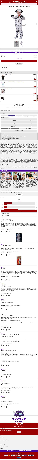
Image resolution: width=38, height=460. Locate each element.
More (1, 448)
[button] (37, 1)
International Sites (4, 446)
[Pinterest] (18, 419)
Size (1, 55)
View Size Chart (19, 58)
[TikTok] (25, 419)
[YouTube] (22, 419)
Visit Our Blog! (19, 421)
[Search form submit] (37, 4)
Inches (9, 128)
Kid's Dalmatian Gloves (8, 74)
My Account (4, 437)
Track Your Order (5, 440)
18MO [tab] (2, 117)
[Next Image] (37, 24)
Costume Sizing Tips (19, 130)
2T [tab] (5, 117)
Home (3, 435)
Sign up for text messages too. (7, 430)
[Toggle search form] (35, 2)
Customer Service (4, 442)
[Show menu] (1, 1)
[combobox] (18, 4)
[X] (16, 419)
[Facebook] (13, 419)
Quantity (35, 55)
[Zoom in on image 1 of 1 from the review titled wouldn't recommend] (19, 237)
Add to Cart (19, 61)
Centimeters (28, 128)
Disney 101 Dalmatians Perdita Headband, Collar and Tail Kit (14, 81)
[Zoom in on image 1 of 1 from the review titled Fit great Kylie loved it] (19, 260)
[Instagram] (20, 419)
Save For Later (19, 63)
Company (2, 444)
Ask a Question (19, 194)
